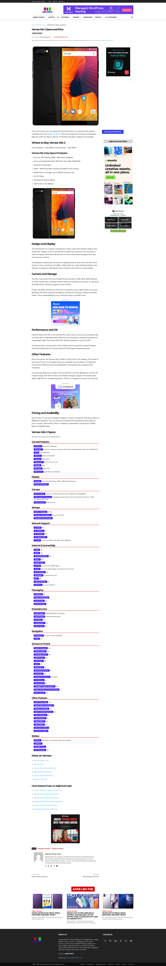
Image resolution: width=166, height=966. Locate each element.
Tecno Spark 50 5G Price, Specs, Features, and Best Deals (46, 914)
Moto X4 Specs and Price (91, 876)
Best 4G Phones (40, 779)
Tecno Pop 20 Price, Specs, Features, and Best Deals (114, 914)
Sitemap (117, 964)
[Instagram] (48, 865)
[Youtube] (57, 865)
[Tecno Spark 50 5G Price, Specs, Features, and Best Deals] (48, 901)
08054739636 (69, 954)
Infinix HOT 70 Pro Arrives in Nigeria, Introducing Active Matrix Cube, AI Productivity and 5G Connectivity (82, 916)
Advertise (82, 964)
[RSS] (121, 941)
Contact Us (131, 964)
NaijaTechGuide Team (61, 37)
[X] (114, 37)
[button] (132, 17)
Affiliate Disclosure (101, 964)
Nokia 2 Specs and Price (39, 876)
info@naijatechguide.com (74, 958)
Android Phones (44, 848)
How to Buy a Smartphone (45, 768)
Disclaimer (111, 964)
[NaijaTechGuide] (47, 10)
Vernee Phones (57, 848)
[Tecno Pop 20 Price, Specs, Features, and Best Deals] (118, 901)
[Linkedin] (128, 37)
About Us (124, 964)
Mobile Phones (41, 25)
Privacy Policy (90, 964)
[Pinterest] (119, 37)
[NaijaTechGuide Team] (38, 859)
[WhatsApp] (123, 37)
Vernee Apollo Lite (41, 760)
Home (33, 25)
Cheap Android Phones (43, 775)
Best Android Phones (43, 772)
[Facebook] (110, 37)
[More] (132, 37)
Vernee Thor (39, 764)
